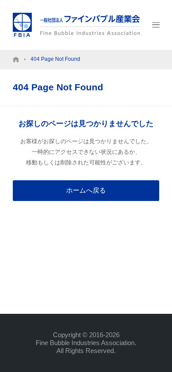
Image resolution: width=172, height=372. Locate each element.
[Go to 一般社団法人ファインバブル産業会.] (16, 59)
